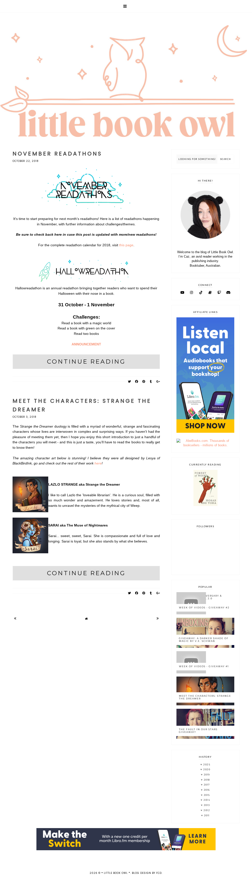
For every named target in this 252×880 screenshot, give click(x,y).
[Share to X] (129, 381)
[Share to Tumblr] (151, 381)
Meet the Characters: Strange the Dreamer (205, 697)
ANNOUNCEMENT (86, 344)
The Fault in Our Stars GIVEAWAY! (198, 730)
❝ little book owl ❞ (115, 873)
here (98, 463)
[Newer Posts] (15, 618)
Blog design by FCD (147, 873)
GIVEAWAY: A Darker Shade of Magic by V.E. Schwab (204, 639)
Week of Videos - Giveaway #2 (204, 607)
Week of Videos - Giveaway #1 (204, 666)
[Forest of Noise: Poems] (205, 505)
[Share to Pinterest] (144, 381)
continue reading (86, 361)
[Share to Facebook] (137, 381)
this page (126, 245)
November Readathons (57, 153)
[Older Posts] (157, 618)
